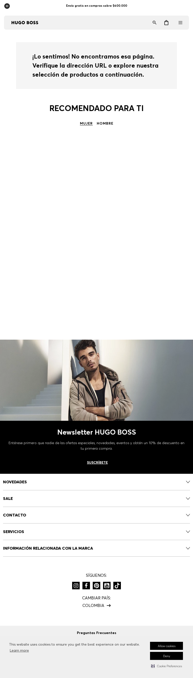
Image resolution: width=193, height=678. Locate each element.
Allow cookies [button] (166, 646)
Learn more (19, 650)
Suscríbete (97, 462)
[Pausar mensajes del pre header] (8, 4)
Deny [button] (166, 656)
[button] (166, 666)
